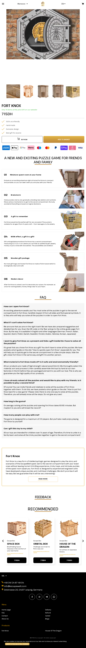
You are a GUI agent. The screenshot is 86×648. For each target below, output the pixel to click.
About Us (5, 619)
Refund (48, 613)
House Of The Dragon (68, 545)
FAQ (3, 613)
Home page (6, 610)
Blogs (47, 619)
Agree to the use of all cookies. (17, 644)
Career (47, 616)
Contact (5, 616)
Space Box (13, 543)
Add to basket (64, 139)
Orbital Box (40, 543)
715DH (16, 560)
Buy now (24, 139)
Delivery (48, 610)
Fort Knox (5, 631)
